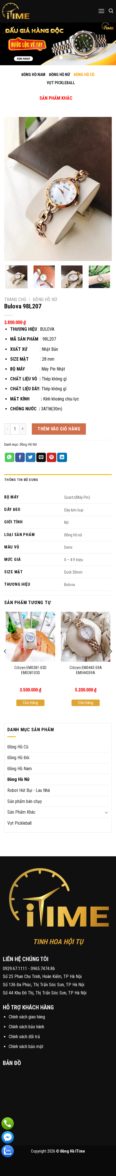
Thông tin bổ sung (21, 480)
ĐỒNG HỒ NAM (33, 74)
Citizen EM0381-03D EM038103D (30, 670)
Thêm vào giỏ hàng (58, 429)
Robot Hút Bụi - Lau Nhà (28, 790)
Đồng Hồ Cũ (17, 747)
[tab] (58, 479)
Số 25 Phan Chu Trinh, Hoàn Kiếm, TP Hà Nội (42, 976)
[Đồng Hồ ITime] (33, 11)
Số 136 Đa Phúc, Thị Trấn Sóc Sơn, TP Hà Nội (43, 984)
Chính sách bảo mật (26, 1046)
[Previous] (13, 189)
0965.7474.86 (43, 968)
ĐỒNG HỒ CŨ (84, 74)
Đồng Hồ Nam (19, 768)
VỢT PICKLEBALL (61, 82)
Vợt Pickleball (19, 823)
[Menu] (101, 11)
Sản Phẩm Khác (21, 812)
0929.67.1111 (15, 968)
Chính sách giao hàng (27, 1017)
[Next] (102, 189)
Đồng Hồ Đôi (18, 757)
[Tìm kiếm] (111, 10)
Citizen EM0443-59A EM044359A (86, 670)
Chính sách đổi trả (24, 1036)
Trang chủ (15, 299)
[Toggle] (51, 92)
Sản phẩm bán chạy (24, 801)
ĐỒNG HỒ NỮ (59, 74)
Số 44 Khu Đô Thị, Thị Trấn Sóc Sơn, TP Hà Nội (44, 993)
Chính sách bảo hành (26, 1026)
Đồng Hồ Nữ (45, 299)
